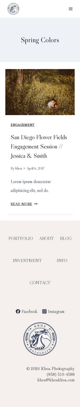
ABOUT (46, 238)
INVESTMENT (27, 260)
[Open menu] (70, 8)
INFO (62, 260)
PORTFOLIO (20, 238)
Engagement (22, 125)
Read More (24, 204)
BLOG (66, 238)
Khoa (18, 168)
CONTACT (40, 282)
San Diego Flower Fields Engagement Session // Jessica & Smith (39, 146)
